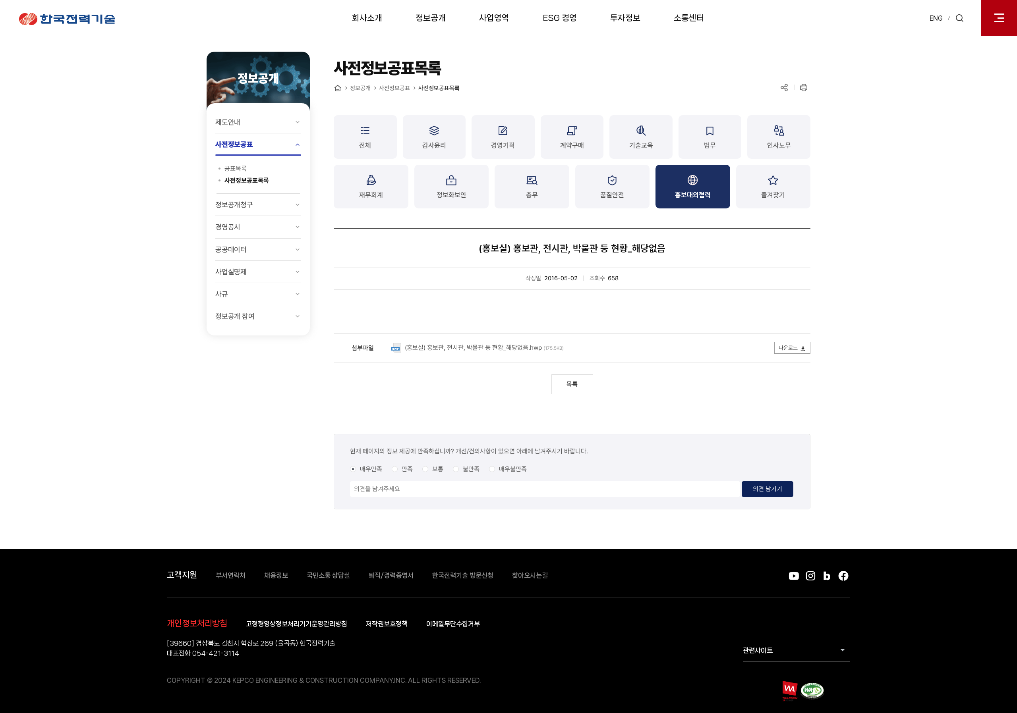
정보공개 (431, 17)
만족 (407, 469)
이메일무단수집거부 (453, 623)
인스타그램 (810, 576)
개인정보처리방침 (197, 623)
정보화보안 (451, 195)
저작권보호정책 (387, 623)
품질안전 (612, 195)
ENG (936, 18)
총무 (532, 195)
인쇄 (803, 87)
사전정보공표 (234, 144)
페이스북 (843, 576)
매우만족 (371, 469)
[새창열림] (790, 690)
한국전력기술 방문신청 (462, 575)
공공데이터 (231, 249)
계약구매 (572, 145)
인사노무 (779, 145)
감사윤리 (434, 145)
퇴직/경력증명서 (391, 575)
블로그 (827, 576)
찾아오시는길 (530, 575)
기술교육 (641, 145)
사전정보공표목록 (246, 180)
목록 (572, 384)
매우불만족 (513, 469)
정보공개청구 (234, 204)
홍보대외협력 (693, 195)
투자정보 (625, 17)
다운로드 (788, 348)
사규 (221, 294)
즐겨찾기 (773, 195)
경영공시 (227, 227)
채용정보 (276, 575)
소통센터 (689, 17)
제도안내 (227, 122)
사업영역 (494, 17)
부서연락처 (231, 575)
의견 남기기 (767, 489)
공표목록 (235, 168)
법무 (710, 145)
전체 (365, 145)
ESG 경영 (560, 17)
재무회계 (371, 195)
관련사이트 (758, 650)
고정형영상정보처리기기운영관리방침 (296, 623)
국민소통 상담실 (328, 575)
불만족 (471, 469)
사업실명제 (231, 272)
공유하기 (784, 87)
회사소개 (367, 17)
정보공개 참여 (235, 316)
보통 (437, 469)
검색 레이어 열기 (959, 18)
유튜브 (794, 576)
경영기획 (503, 145)
